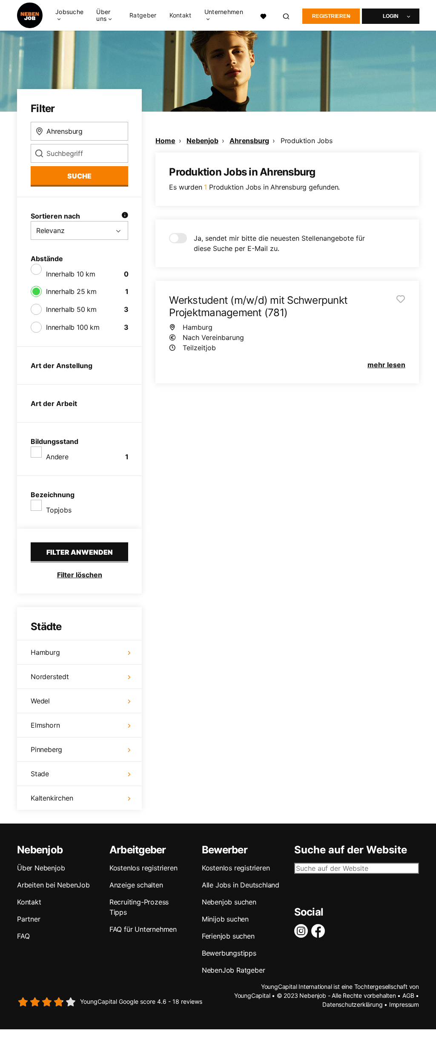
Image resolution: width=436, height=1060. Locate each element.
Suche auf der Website (350, 850)
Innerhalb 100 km (73, 327)
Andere (57, 456)
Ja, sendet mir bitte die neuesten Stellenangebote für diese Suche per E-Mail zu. (279, 243)
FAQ (23, 936)
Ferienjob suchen (228, 936)
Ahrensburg (249, 140)
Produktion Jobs (307, 140)
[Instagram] (302, 931)
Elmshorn (45, 725)
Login (391, 16)
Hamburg (45, 652)
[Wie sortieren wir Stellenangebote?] (124, 216)
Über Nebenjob (41, 868)
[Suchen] (286, 15)
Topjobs (59, 510)
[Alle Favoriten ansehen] (263, 15)
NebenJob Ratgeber (233, 970)
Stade (40, 773)
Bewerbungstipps (229, 953)
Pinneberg (46, 749)
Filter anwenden (79, 552)
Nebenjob (202, 140)
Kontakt (180, 15)
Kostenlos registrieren (143, 868)
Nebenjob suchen (229, 902)
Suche (79, 176)
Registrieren (331, 16)
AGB (408, 995)
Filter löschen (79, 574)
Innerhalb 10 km (70, 274)
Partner (28, 919)
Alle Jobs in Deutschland (240, 885)
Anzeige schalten (136, 885)
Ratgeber (142, 15)
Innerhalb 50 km (71, 309)
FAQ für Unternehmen (143, 929)
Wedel (40, 701)
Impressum (404, 1004)
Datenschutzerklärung (352, 1004)
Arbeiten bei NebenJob (53, 885)
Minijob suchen (225, 919)
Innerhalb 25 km (71, 291)
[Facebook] (319, 931)
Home (165, 140)
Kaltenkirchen (52, 798)
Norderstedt (50, 676)
